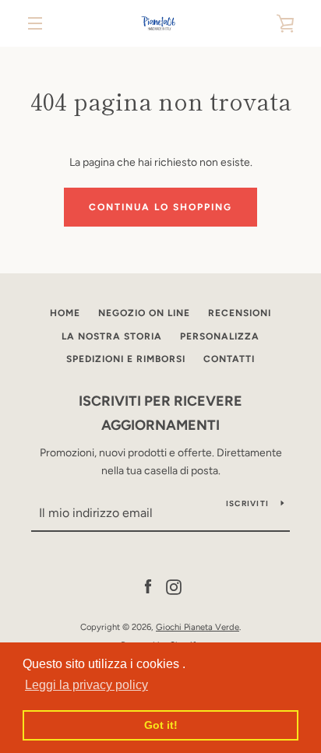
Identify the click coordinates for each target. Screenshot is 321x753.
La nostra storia (112, 336)
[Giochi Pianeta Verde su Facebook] (148, 586)
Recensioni (239, 313)
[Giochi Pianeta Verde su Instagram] (174, 586)
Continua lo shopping (160, 207)
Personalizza (219, 336)
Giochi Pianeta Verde (197, 626)
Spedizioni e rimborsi (125, 359)
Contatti (229, 359)
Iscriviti (247, 503)
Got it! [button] (161, 725)
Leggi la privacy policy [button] (86, 684)
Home (65, 313)
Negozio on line (144, 313)
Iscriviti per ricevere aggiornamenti (160, 413)
